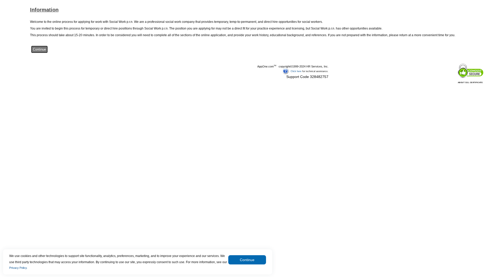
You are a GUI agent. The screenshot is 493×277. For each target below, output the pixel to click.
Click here (296, 71)
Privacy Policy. (18, 267)
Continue (247, 260)
